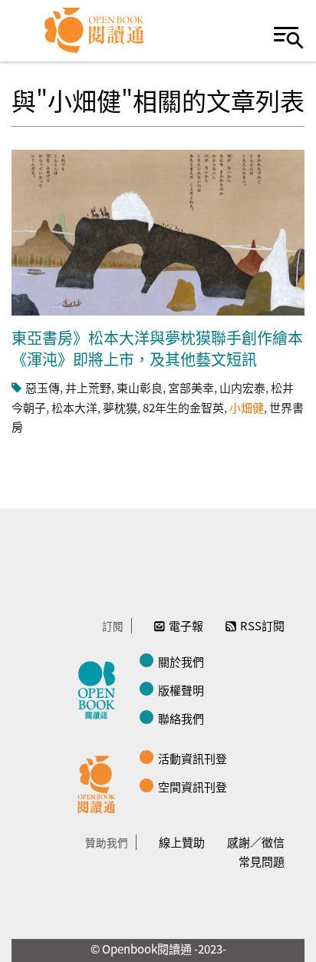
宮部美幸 (191, 387)
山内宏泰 (242, 387)
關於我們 (181, 661)
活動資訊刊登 (192, 758)
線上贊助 (182, 842)
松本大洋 (74, 407)
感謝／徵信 (256, 842)
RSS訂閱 (262, 625)
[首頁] (94, 31)
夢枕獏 (120, 407)
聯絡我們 (181, 718)
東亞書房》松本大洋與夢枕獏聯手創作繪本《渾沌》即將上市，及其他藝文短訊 (157, 348)
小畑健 (246, 407)
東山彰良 (140, 387)
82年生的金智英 (183, 407)
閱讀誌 (100, 688)
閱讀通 (100, 782)
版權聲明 (181, 690)
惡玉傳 (42, 387)
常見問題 (262, 861)
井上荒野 (88, 387)
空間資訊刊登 (192, 787)
